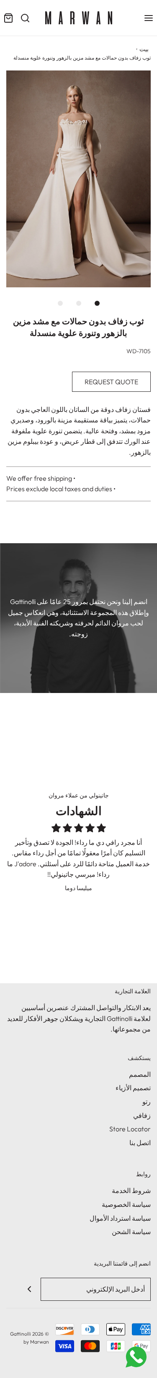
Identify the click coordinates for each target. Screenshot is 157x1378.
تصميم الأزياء (133, 1088)
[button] (78, 179)
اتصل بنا (140, 1142)
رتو (146, 1101)
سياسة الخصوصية (126, 1204)
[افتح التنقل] (148, 17)
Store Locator (130, 1129)
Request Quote (111, 382)
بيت (144, 49)
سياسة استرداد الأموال (120, 1218)
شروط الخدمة (131, 1190)
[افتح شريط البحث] (25, 17)
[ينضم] (29, 1289)
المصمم (140, 1074)
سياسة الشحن (131, 1231)
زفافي (142, 1115)
